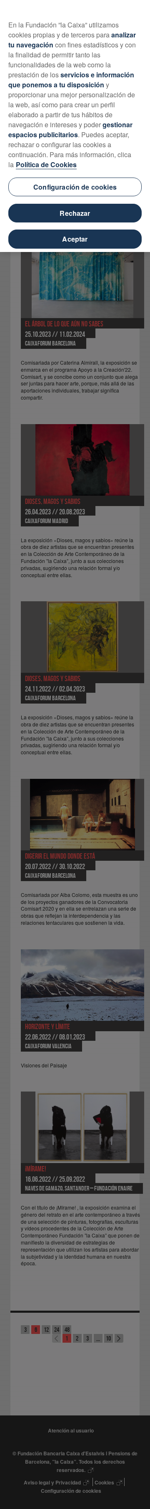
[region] (75, 126)
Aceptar (75, 239)
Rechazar (75, 213)
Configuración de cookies (75, 187)
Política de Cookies (46, 164)
